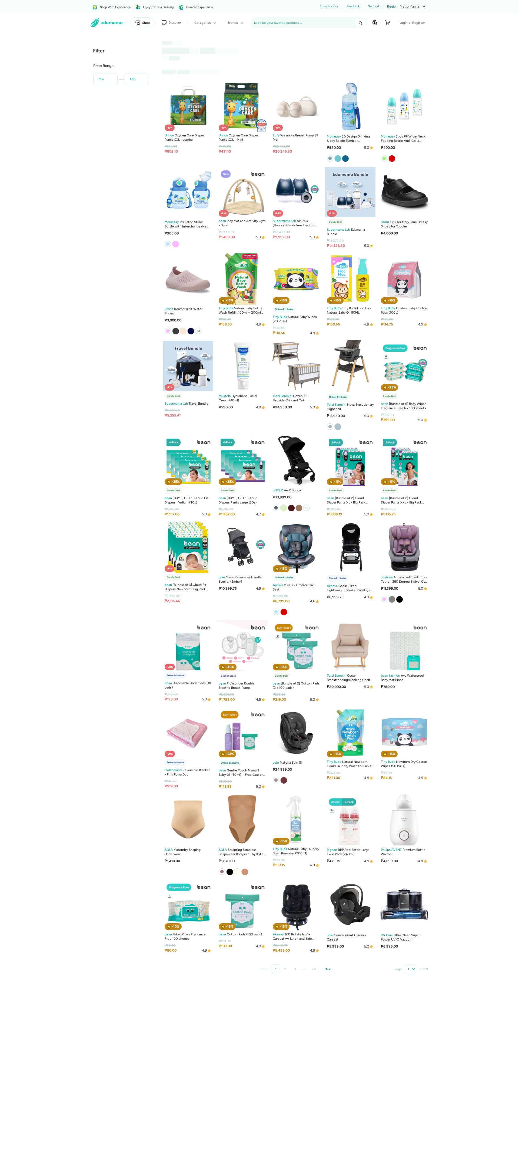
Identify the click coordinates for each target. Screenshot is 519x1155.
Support (373, 6)
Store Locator (329, 6)
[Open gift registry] (374, 22)
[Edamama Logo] (107, 22)
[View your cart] (387, 22)
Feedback (353, 6)
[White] (337, 426)
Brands (233, 23)
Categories (203, 23)
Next (328, 969)
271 (314, 969)
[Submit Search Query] (360, 22)
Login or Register (412, 23)
